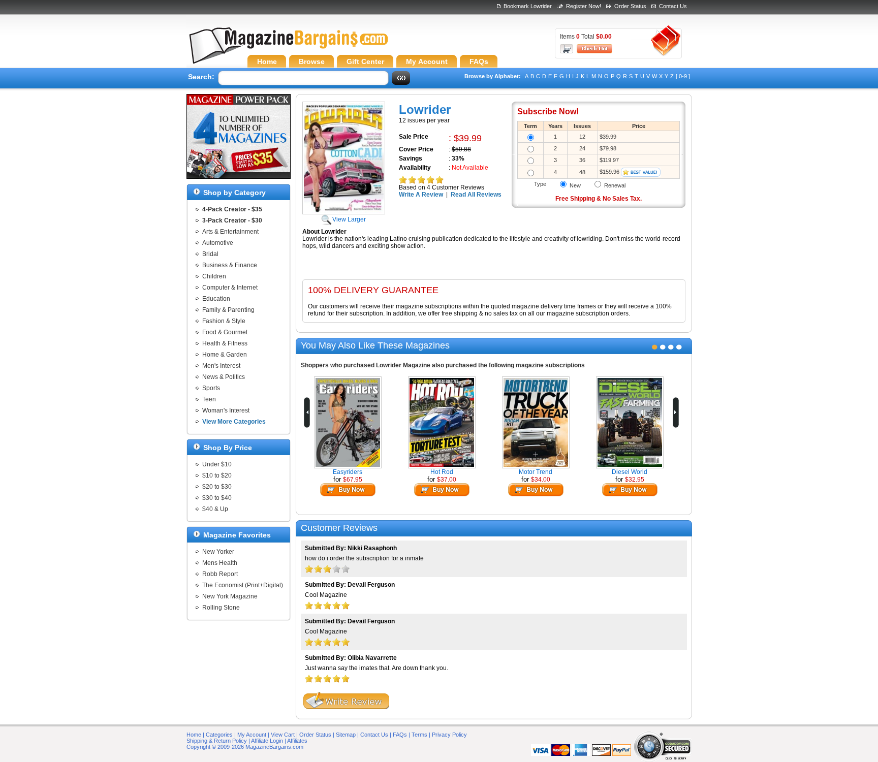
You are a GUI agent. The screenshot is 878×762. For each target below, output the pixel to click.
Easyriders (347, 471)
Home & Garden (224, 354)
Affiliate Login (267, 741)
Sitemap (346, 735)
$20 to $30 (217, 486)
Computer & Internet (230, 287)
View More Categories (234, 421)
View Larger (349, 219)
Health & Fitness (224, 343)
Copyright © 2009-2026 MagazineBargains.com (244, 747)
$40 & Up (215, 509)
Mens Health (219, 562)
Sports (211, 388)
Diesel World (629, 471)
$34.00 (540, 479)
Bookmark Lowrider (528, 6)
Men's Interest (221, 365)
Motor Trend (535, 471)
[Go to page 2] (663, 347)
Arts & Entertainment (230, 231)
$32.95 (634, 479)
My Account (251, 735)
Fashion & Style (223, 321)
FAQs (400, 735)
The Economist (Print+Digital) (242, 585)
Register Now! (583, 6)
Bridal (210, 254)
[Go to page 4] (679, 347)
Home (193, 735)
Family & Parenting (228, 309)
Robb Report (220, 574)
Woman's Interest (225, 410)
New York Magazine (230, 596)
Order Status (630, 6)
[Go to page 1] (654, 347)
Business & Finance (229, 265)
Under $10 (217, 464)
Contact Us (673, 6)
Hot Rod (441, 471)
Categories (219, 735)
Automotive (217, 242)
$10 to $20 (217, 475)
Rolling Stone (221, 607)
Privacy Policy (449, 735)
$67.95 (352, 479)
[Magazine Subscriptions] (288, 48)
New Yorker (218, 551)
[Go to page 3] (671, 347)
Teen (209, 399)
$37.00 (446, 479)
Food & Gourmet (224, 332)
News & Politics (223, 376)
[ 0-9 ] (683, 76)
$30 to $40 (217, 497)
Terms (419, 735)
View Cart (283, 735)
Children (214, 276)
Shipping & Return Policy (216, 741)
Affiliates (297, 741)
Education (216, 298)
